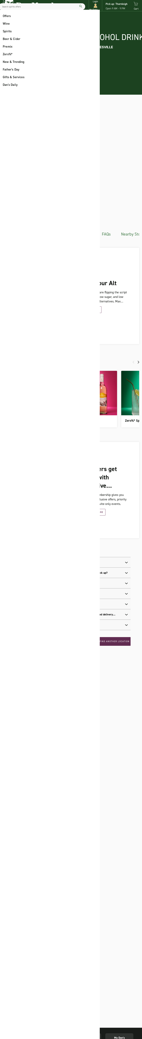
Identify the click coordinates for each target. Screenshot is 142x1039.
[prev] (133, 362)
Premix (7, 46)
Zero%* (7, 54)
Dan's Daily (10, 85)
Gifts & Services (13, 77)
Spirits (7, 31)
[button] (95, 5)
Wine (6, 24)
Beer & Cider (11, 39)
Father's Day (11, 69)
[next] (138, 362)
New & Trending (13, 62)
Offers (7, 16)
